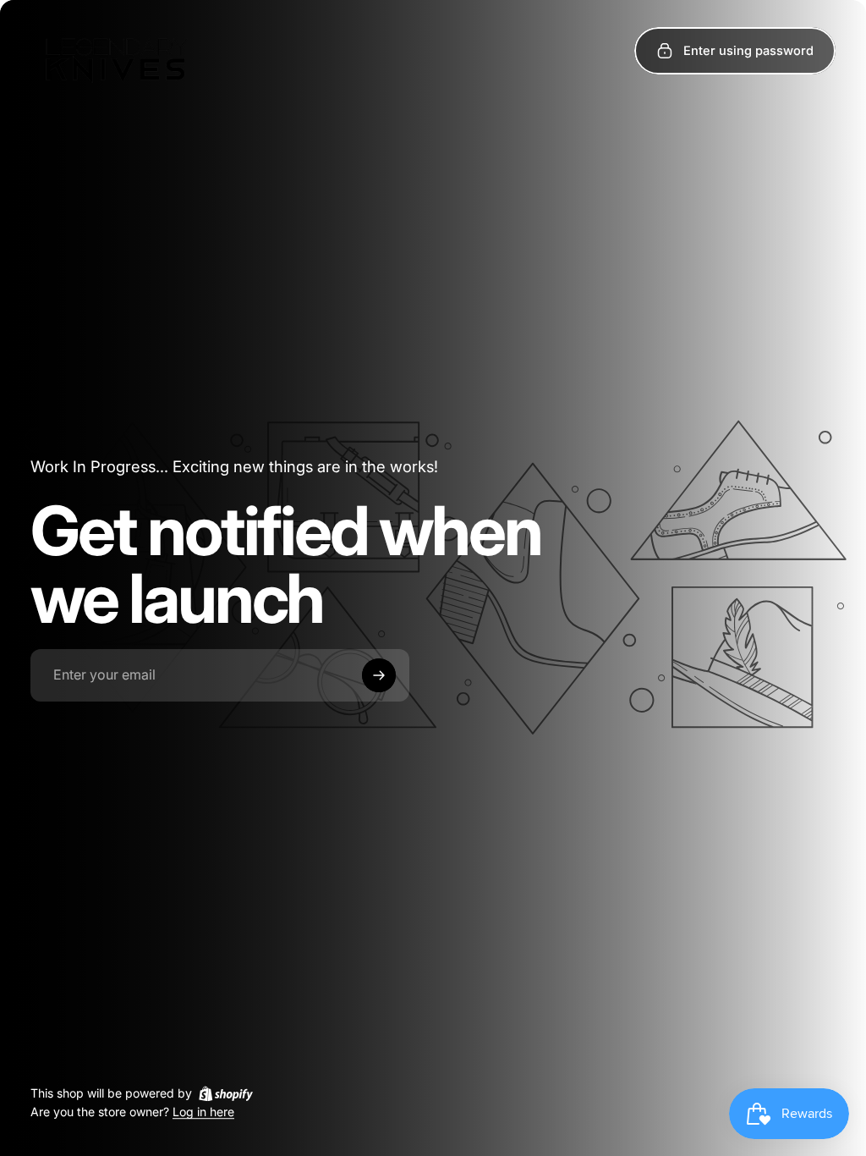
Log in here (203, 1112)
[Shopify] (226, 1093)
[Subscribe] (379, 675)
